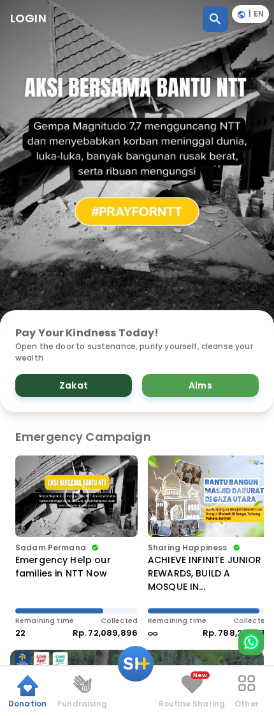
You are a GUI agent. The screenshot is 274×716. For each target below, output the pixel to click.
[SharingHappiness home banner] (137, 161)
